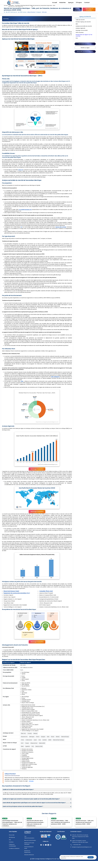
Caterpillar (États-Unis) (46, 591)
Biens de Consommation (30, 840)
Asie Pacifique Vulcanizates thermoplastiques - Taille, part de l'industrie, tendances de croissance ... (12, 822)
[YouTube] (46, 845)
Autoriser (90, 857)
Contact (87, 2)
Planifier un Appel (85, 47)
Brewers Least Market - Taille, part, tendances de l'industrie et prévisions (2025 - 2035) (60, 821)
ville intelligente (55, 376)
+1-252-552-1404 (77, 844)
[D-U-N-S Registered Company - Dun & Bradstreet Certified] (64, 837)
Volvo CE (20, 170)
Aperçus (70, 2)
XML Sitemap (12, 837)
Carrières (11, 842)
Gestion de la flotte (60, 227)
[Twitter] (43, 845)
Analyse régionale (80, 28)
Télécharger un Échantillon (89, 9)
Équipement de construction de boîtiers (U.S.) (17, 593)
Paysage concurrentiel (82, 30)
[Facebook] (41, 845)
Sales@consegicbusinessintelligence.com (82, 847)
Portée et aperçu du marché (83, 22)
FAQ (77, 38)
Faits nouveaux (80, 32)
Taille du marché (80, 19)
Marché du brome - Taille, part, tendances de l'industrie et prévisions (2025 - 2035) (85, 821)
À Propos (79, 2)
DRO (77, 24)
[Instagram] (50, 845)
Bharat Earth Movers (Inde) (11, 591)
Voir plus (31, 781)
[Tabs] (37, 18)
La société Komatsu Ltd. (25, 209)
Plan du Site (11, 835)
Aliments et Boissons (29, 854)
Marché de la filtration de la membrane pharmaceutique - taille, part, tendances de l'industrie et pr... (35, 822)
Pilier (22, 381)
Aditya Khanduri (10, 774)
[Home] (13, 2)
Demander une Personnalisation (85, 51)
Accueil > (6, 5)
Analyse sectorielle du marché (84, 26)
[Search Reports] (32, 7)
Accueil (54, 2)
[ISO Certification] (58, 837)
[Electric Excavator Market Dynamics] (37, 119)
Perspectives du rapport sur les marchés (84, 35)
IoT (21, 227)
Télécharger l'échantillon (37, 72)
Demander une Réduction (85, 44)
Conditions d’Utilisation (14, 848)
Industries (62, 2)
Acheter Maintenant (77, 9)
